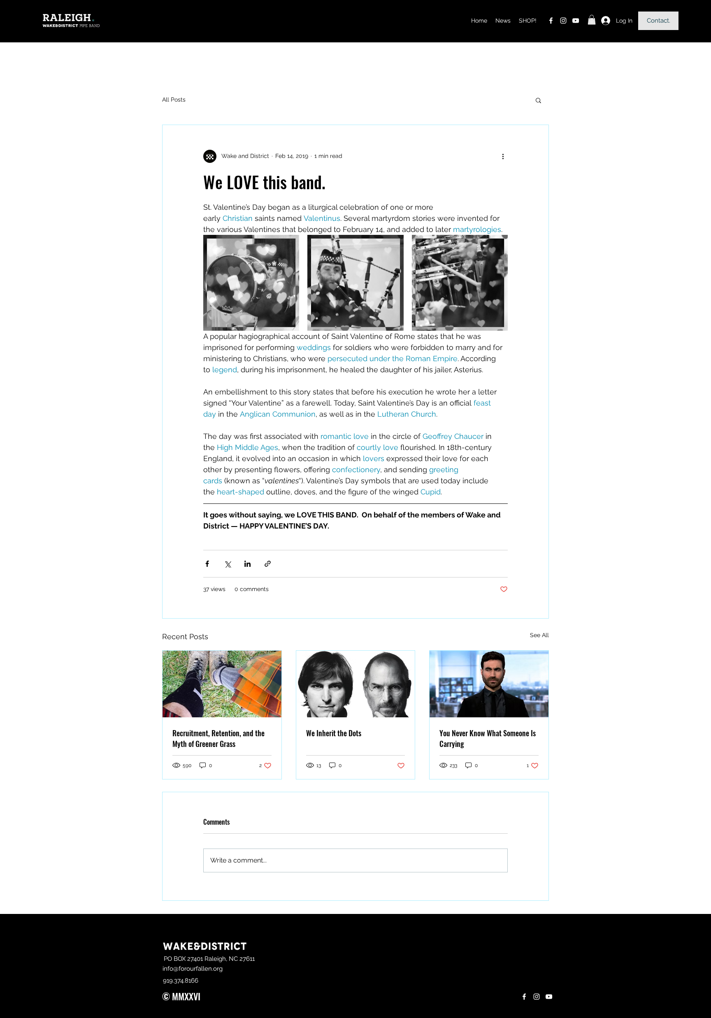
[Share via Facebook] (207, 564)
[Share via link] (268, 564)
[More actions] (503, 156)
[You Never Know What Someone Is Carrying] (489, 684)
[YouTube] (576, 20)
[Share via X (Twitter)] (227, 564)
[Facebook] (551, 20)
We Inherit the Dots (333, 733)
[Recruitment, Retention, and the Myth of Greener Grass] (222, 684)
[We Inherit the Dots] (355, 684)
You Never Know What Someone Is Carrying (487, 738)
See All (539, 635)
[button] (592, 20)
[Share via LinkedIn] (247, 564)
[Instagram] (563, 20)
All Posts (174, 99)
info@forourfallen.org (193, 968)
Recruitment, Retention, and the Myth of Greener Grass (218, 738)
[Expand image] (251, 283)
